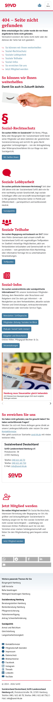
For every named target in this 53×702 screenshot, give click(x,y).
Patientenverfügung (10, 614)
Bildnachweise (12, 658)
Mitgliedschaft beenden (16, 648)
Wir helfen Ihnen (10, 157)
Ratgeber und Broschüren (14, 335)
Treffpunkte (8, 261)
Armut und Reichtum (11, 627)
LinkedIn (9, 672)
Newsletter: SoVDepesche (15, 315)
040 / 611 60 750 (40, 695)
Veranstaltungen (10, 345)
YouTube (9, 676)
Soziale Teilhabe (13, 58)
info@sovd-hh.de (19, 466)
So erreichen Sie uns (16, 65)
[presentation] (2, 403)
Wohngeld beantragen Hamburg (16, 593)
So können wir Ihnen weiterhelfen (23, 47)
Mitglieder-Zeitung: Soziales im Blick (20, 322)
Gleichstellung (8, 631)
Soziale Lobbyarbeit (15, 54)
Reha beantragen (9, 590)
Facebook (9, 662)
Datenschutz (11, 655)
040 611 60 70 (18, 460)
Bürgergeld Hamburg (11, 582)
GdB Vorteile (7, 586)
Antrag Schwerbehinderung (14, 618)
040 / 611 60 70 (16, 695)
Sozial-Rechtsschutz (15, 51)
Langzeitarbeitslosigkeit (13, 635)
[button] (7, 559)
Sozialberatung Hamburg (13, 599)
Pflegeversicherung (10, 610)
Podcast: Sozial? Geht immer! (16, 329)
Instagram (9, 666)
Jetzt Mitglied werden (16, 69)
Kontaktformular (9, 431)
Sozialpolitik (9, 211)
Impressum (10, 651)
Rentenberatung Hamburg (13, 607)
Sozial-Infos (11, 62)
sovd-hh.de (36, 434)
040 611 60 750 (19, 463)
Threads (8, 669)
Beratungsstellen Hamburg (14, 603)
